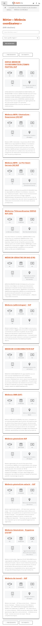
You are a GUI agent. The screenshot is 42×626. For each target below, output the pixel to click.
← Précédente (10, 54)
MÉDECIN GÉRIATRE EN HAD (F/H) (20, 257)
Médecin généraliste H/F (16, 439)
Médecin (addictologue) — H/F (18, 305)
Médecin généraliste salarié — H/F (20, 484)
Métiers (9, 10)
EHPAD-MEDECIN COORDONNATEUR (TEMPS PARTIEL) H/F (17, 64)
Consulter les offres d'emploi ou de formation (23, 7)
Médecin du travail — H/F (16, 578)
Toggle (4, 4)
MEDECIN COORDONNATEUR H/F (19, 349)
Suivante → (26, 54)
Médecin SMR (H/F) (13, 395)
